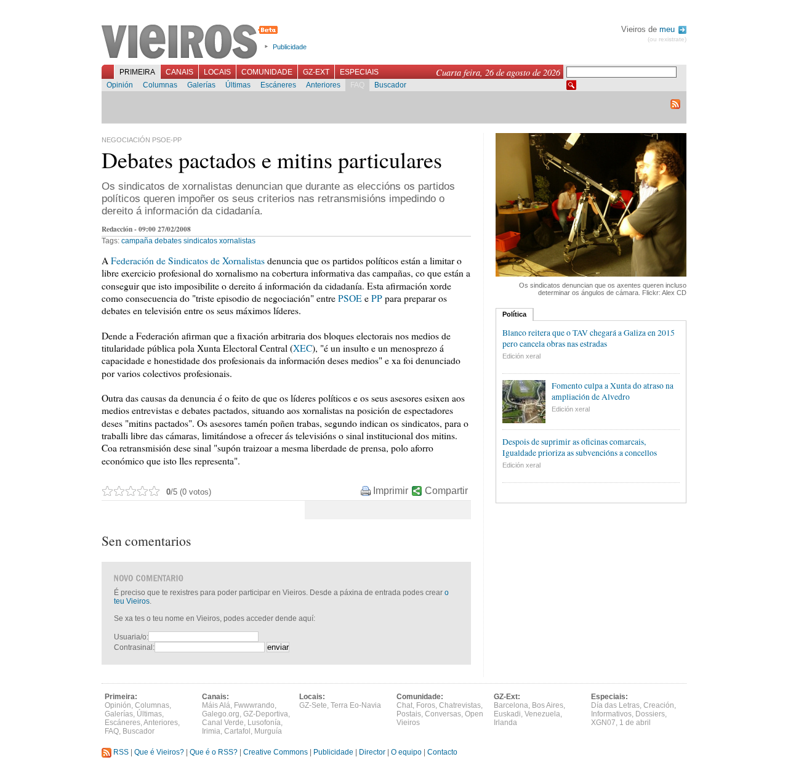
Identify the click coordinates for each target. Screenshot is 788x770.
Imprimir (390, 490)
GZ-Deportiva (265, 714)
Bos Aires (547, 705)
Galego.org (220, 714)
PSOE (350, 298)
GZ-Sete (313, 705)
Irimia (211, 731)
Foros (425, 705)
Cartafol (237, 731)
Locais (217, 72)
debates (168, 241)
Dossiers (650, 714)
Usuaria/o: (131, 637)
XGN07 (603, 722)
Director (372, 752)
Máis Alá (216, 705)
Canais (179, 72)
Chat (404, 705)
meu (668, 29)
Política (514, 314)
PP (376, 298)
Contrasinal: (134, 647)
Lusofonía (264, 722)
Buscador (390, 85)
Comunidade (266, 72)
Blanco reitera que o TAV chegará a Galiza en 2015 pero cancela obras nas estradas (588, 338)
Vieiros (192, 42)
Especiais (359, 72)
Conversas (443, 714)
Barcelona (511, 705)
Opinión (120, 85)
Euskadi (507, 714)
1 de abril (635, 722)
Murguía (268, 731)
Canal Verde (223, 722)
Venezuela (542, 714)
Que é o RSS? (214, 752)
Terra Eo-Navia (356, 705)
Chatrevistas (460, 705)
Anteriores (323, 85)
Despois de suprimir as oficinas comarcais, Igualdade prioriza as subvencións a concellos (579, 447)
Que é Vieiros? (159, 752)
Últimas (238, 85)
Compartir (446, 490)
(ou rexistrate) (667, 39)
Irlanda (505, 722)
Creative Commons (275, 752)
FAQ (357, 85)
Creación (658, 705)
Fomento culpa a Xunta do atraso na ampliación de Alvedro (612, 391)
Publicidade (290, 47)
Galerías (201, 85)
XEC (302, 348)
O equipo (406, 752)
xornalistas (237, 241)
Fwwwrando (254, 705)
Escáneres (278, 85)
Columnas (160, 85)
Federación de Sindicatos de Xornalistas (188, 260)
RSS (120, 752)
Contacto (442, 752)
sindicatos (200, 241)
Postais (408, 714)
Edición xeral (521, 356)
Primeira (137, 72)
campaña (137, 241)
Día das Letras (615, 705)
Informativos (611, 714)
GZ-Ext (316, 72)
